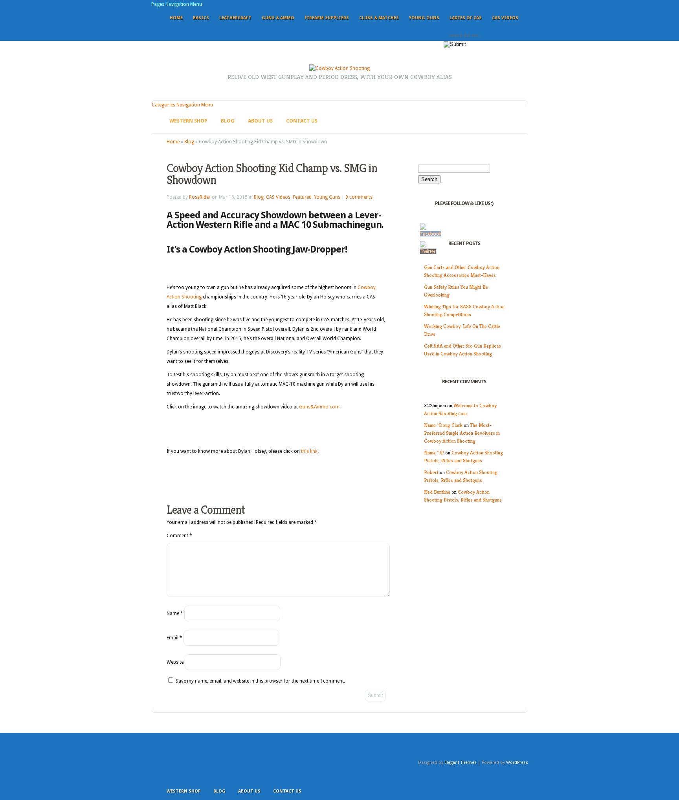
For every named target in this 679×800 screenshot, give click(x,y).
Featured (302, 197)
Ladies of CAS (466, 17)
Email (174, 638)
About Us (260, 121)
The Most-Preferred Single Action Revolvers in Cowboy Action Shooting (462, 433)
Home (176, 17)
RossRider (200, 197)
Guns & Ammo (278, 17)
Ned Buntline (437, 492)
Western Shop (188, 121)
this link (309, 451)
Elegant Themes (460, 762)
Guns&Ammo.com (319, 407)
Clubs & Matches (379, 17)
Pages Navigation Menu (176, 4)
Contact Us (301, 121)
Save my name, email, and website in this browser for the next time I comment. (260, 681)
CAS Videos (505, 17)
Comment (179, 535)
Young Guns (424, 17)
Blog (228, 121)
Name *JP (434, 452)
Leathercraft (235, 17)
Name (175, 613)
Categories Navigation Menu (182, 105)
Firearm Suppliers (327, 17)
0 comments (359, 197)
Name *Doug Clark (443, 425)
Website (175, 662)
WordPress (517, 762)
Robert (431, 472)
